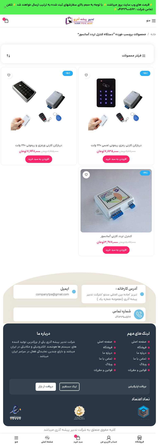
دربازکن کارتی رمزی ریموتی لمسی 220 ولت (116, 145)
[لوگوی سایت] (79, 21)
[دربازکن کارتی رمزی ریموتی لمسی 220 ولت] (116, 105)
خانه (153, 34)
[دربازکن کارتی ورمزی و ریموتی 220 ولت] (38, 105)
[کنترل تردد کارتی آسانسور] (116, 200)
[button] (116, 159)
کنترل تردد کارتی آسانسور (116, 236)
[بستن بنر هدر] (5, 7)
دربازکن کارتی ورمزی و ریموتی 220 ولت (38, 145)
